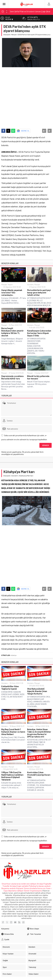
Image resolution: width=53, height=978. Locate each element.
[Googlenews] (23, 922)
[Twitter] (7, 922)
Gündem (30, 284)
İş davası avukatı (43, 886)
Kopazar (19, 888)
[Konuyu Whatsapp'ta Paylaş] (13, 131)
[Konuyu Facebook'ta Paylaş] (3, 131)
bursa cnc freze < (45, 888)
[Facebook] (3, 922)
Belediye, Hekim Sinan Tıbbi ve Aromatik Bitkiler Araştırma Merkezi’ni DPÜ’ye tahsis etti (39, 733)
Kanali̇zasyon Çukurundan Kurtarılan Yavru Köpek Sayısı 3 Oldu (39, 333)
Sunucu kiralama (30, 888)
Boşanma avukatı (8, 888)
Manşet (14, 34)
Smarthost (6, 884)
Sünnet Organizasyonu (33, 890)
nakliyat (20, 890)
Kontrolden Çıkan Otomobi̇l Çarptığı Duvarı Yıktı (38, 774)
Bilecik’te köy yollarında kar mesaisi (38, 377)
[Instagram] (11, 922)
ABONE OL (25, 131)
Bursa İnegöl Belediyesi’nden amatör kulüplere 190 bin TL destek (12, 332)
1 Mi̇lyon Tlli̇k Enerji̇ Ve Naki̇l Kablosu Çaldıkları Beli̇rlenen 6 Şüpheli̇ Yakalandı (12, 776)
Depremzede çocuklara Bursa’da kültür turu (12, 377)
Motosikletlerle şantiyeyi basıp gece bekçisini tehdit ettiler (39, 292)
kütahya (13, 655)
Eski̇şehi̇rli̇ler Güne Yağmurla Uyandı (10, 687)
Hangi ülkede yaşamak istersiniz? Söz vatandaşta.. (11, 292)
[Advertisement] (26, 97)
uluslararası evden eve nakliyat (23, 884)
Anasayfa (6, 34)
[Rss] (19, 922)
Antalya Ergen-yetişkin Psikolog (23, 886)
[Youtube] (15, 922)
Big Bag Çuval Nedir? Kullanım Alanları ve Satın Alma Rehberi (13, 731)
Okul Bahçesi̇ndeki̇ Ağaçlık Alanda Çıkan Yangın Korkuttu (37, 691)
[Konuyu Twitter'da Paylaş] (8, 131)
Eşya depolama (10, 890)
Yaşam (10, 284)
